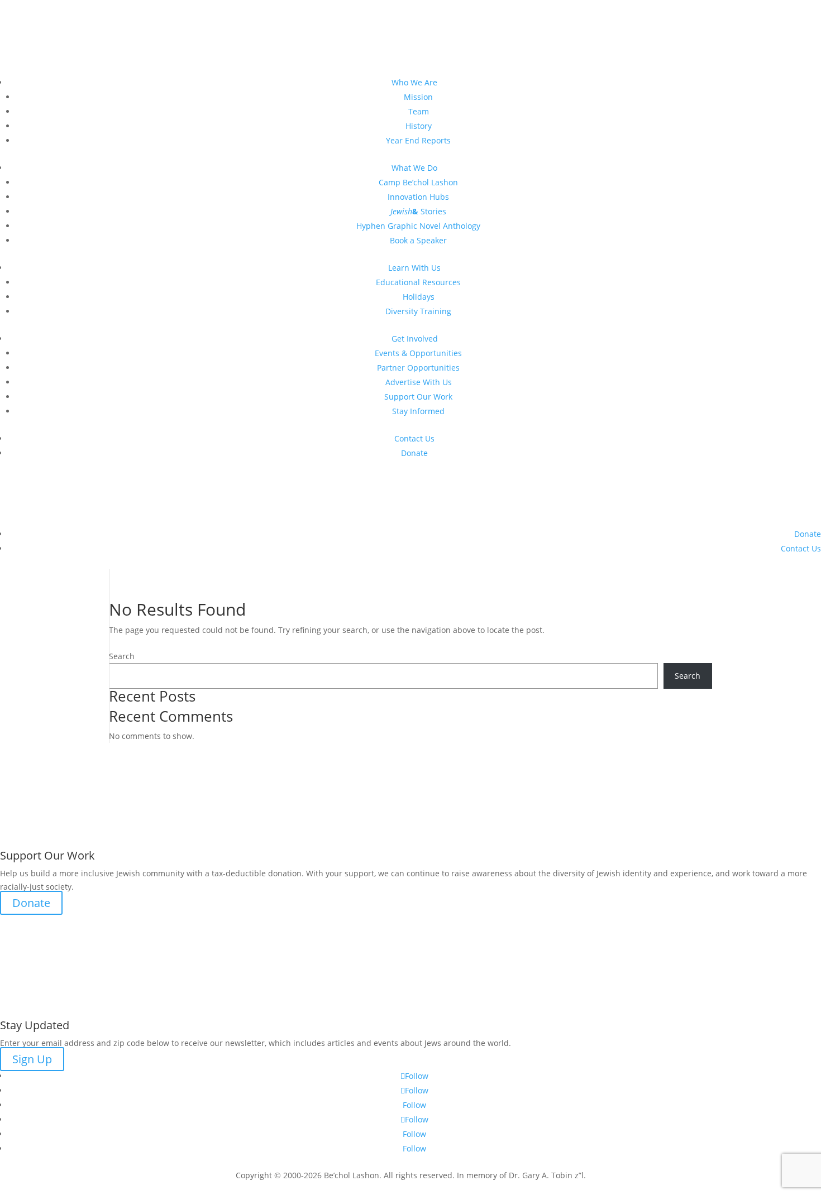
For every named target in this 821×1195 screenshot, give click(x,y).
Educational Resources (418, 282)
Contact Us (414, 438)
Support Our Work (418, 396)
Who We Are (414, 82)
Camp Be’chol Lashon (418, 182)
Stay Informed (418, 411)
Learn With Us (414, 267)
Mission (418, 97)
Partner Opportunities (418, 367)
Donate (414, 453)
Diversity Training (418, 311)
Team (418, 111)
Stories (418, 211)
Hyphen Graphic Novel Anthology (418, 225)
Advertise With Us (418, 382)
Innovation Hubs (418, 196)
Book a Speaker (418, 240)
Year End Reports (418, 140)
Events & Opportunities (418, 353)
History (418, 126)
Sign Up (32, 1059)
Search (122, 656)
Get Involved (415, 338)
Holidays (419, 296)
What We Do (414, 167)
